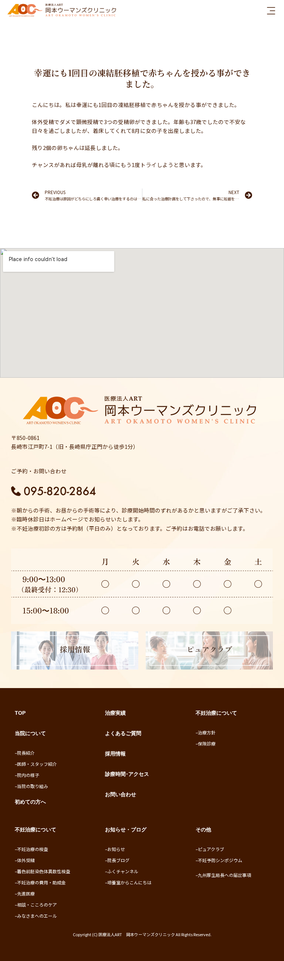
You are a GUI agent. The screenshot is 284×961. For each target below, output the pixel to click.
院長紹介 (26, 753)
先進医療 (26, 893)
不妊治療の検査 (32, 849)
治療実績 (115, 713)
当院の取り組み (32, 786)
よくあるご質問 (123, 733)
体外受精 (26, 860)
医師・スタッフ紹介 (37, 764)
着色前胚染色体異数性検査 (43, 871)
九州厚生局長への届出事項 (224, 875)
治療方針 (207, 732)
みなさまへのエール (37, 915)
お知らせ (116, 849)
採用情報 (115, 754)
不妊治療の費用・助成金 (41, 882)
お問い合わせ (120, 794)
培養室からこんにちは (129, 882)
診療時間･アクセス (127, 774)
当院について (30, 733)
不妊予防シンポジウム (220, 860)
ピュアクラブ (211, 849)
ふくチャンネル (122, 871)
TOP (20, 713)
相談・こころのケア (37, 904)
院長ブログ (118, 860)
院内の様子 (28, 775)
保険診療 (207, 743)
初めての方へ (30, 802)
